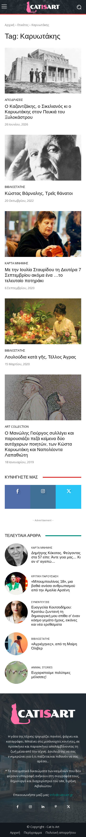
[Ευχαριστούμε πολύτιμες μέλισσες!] (16, 672)
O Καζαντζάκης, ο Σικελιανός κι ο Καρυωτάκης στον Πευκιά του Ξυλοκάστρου (38, 112)
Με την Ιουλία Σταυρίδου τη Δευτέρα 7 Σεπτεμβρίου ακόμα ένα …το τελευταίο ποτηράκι (43, 275)
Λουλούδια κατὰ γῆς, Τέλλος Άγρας (40, 357)
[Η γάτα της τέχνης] (43, 7)
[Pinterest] (55, 806)
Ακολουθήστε (43, 487)
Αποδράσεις (14, 99)
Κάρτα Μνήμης (16, 263)
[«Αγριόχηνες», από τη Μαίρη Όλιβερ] (16, 643)
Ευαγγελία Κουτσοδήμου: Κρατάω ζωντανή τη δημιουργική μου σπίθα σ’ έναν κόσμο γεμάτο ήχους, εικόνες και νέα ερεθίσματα (55, 616)
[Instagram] (30, 806)
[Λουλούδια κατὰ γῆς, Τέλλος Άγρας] (43, 321)
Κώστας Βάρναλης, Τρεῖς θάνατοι (39, 193)
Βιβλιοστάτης (15, 186)
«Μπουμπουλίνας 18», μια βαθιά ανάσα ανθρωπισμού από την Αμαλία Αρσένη (53, 585)
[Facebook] (17, 806)
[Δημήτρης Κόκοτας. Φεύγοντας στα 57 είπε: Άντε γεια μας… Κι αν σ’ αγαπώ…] (16, 554)
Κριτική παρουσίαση (44, 576)
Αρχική (9, 25)
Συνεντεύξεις (40, 602)
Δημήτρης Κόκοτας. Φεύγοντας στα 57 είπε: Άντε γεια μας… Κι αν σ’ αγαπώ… (56, 557)
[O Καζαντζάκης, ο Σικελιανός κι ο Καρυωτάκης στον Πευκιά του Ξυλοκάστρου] (43, 71)
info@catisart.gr (61, 795)
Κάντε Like (17, 487)
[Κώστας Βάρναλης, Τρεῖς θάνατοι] (43, 158)
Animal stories (41, 667)
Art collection (17, 426)
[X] (68, 806)
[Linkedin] (43, 806)
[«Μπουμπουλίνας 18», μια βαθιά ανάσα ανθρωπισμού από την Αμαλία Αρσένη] (16, 583)
